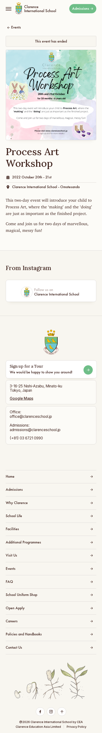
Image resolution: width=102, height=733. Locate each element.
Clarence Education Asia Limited (38, 726)
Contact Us (14, 647)
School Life (14, 516)
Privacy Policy (76, 726)
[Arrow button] (88, 370)
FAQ (9, 581)
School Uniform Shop (21, 594)
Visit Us (11, 555)
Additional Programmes (23, 542)
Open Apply (15, 608)
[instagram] (51, 712)
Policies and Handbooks (24, 634)
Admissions (80, 8)
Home (10, 476)
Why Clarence (17, 502)
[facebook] (40, 712)
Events (16, 27)
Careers (12, 621)
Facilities (12, 529)
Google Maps (21, 398)
